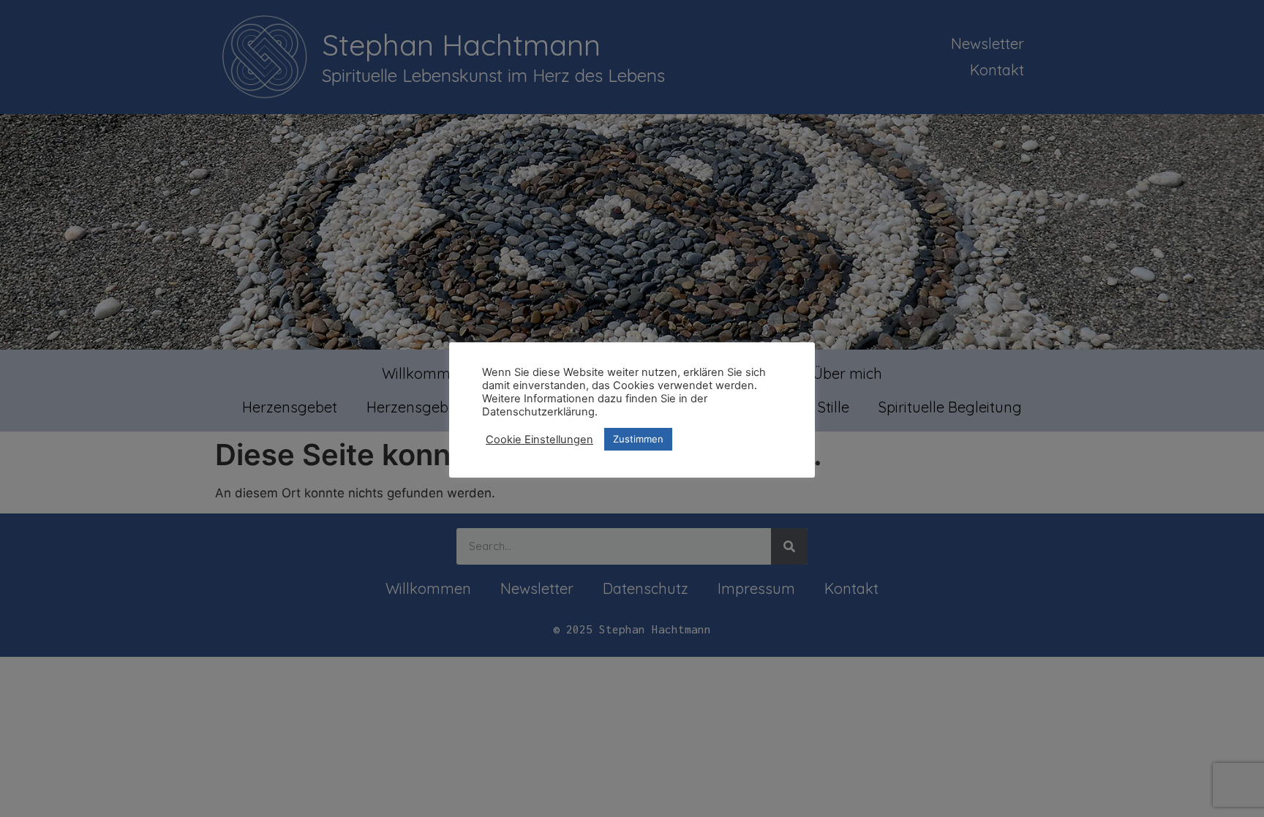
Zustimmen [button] (638, 439)
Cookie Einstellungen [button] (539, 439)
